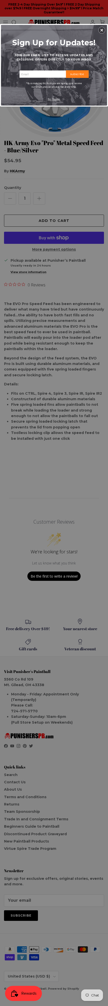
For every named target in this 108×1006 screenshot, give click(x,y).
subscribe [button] (77, 74)
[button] (102, 30)
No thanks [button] (54, 99)
